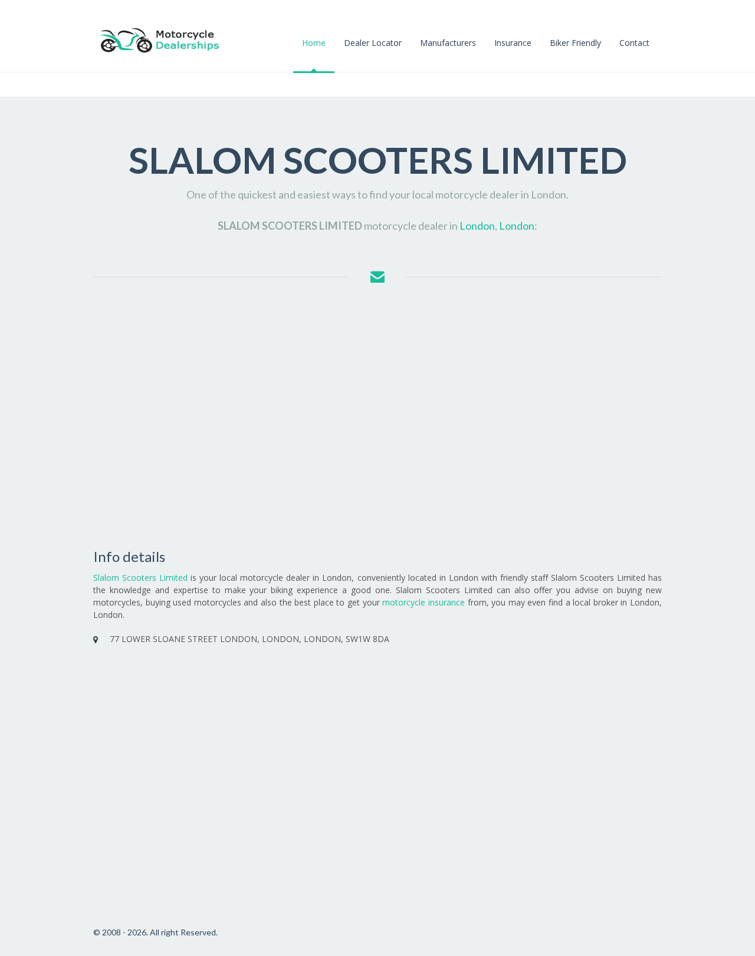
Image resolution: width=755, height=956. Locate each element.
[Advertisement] (377, 416)
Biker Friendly (575, 42)
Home (314, 42)
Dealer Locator (373, 42)
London (477, 225)
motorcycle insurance (423, 602)
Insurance (512, 42)
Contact (634, 42)
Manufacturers (448, 42)
